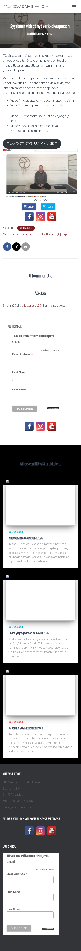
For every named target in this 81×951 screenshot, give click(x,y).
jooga (14, 234)
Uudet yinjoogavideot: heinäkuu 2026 (29, 633)
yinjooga (62, 234)
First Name (19, 371)
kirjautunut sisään (32, 305)
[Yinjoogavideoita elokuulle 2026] (40, 502)
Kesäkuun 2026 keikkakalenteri (26, 728)
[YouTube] (52, 216)
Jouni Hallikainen (45, 234)
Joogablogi (26, 228)
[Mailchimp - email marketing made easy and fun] (53, 408)
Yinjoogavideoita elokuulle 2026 (26, 538)
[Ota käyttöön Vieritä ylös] (73, 943)
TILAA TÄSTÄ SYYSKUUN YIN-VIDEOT (32, 143)
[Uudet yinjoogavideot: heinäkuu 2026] (40, 597)
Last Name (19, 389)
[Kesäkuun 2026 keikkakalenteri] (40, 692)
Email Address (22, 354)
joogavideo (26, 234)
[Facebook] (29, 216)
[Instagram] (40, 216)
